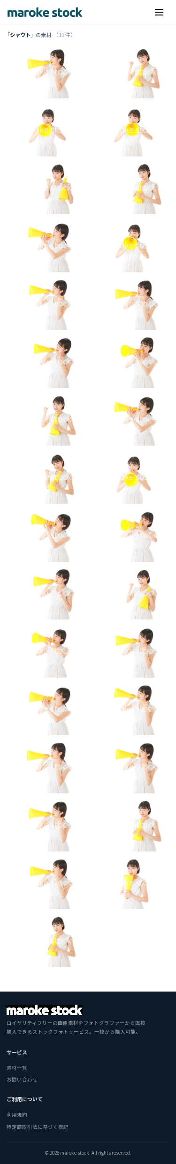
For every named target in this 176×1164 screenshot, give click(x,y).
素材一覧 (17, 1067)
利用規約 (17, 1114)
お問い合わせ (22, 1079)
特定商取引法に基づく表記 (38, 1126)
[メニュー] (159, 12)
